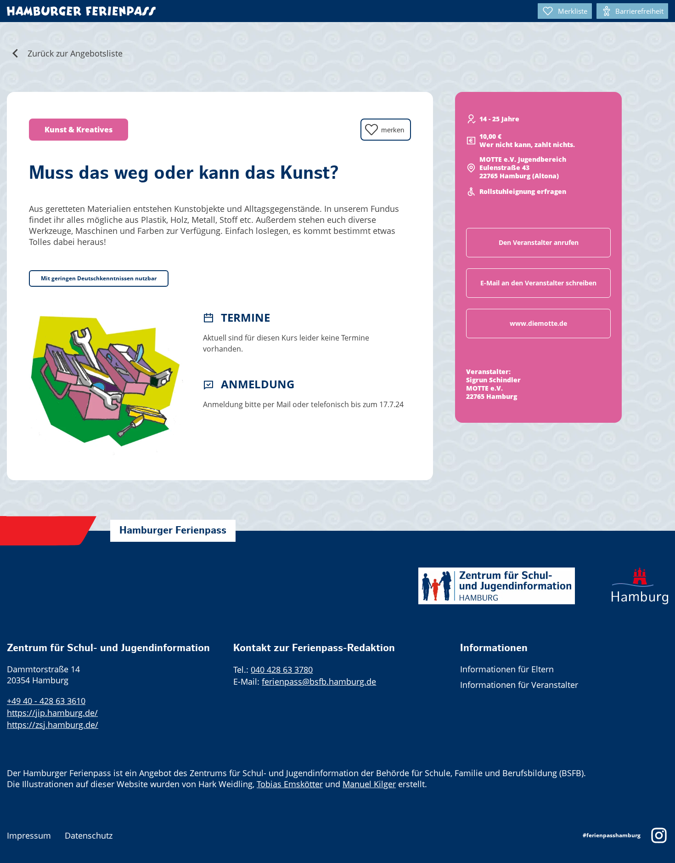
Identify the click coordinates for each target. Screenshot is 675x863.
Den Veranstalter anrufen (539, 242)
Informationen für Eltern (507, 669)
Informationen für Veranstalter (519, 684)
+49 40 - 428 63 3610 (46, 700)
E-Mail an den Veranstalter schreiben (538, 282)
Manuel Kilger (369, 783)
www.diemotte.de (538, 323)
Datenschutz (88, 835)
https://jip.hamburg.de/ (52, 712)
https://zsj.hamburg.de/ (52, 724)
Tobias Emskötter (290, 783)
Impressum (29, 835)
